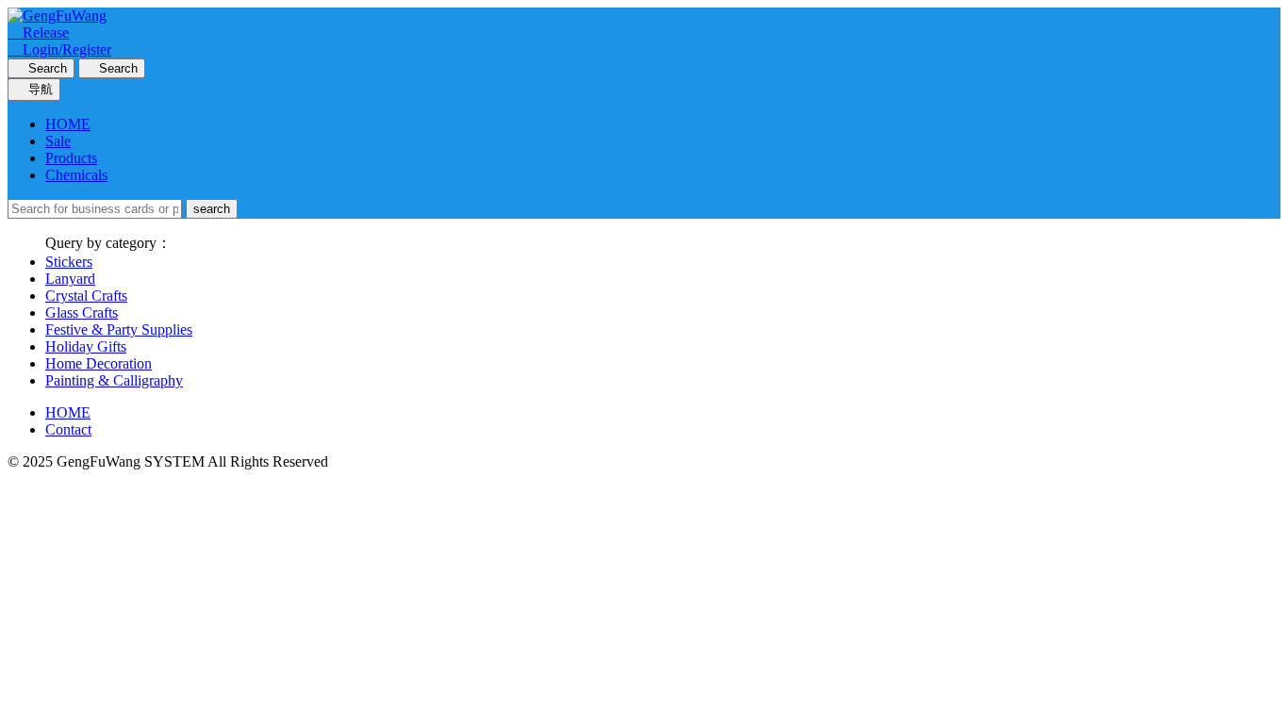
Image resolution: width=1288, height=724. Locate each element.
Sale (58, 141)
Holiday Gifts (85, 346)
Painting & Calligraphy (114, 380)
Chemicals (76, 175)
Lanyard (70, 279)
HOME (68, 124)
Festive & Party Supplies (118, 329)
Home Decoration (98, 363)
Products (71, 158)
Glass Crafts (81, 312)
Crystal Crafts (86, 296)
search (211, 209)
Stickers (68, 262)
